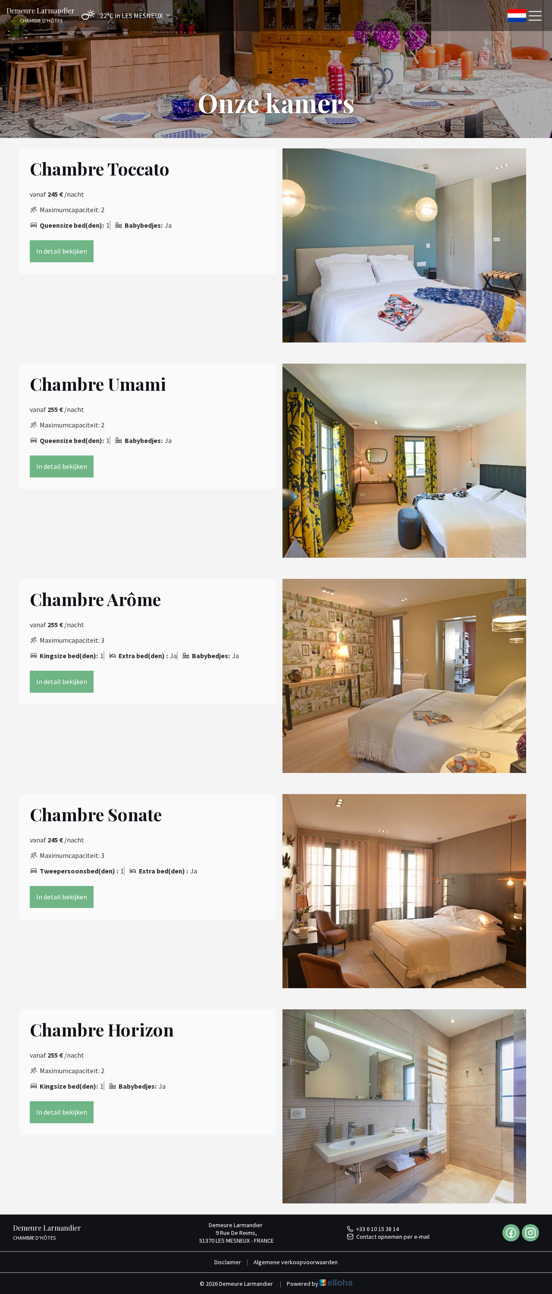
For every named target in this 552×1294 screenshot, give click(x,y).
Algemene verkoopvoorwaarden (296, 1262)
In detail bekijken (61, 251)
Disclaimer (227, 1262)
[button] (123, 15)
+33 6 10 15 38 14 (377, 1229)
